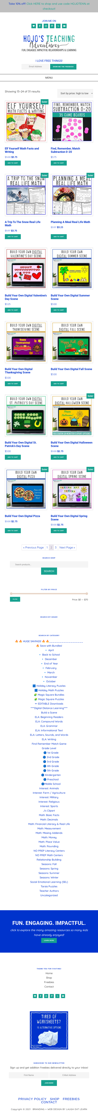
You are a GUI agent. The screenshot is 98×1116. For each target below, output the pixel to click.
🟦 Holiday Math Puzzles (49, 690)
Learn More (49, 940)
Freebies (49, 982)
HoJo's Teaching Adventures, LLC (49, 43)
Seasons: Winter (49, 877)
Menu (49, 77)
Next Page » (67, 547)
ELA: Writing (49, 739)
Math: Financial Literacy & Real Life (49, 824)
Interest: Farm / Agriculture (49, 792)
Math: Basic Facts (49, 815)
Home (49, 973)
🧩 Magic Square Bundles (49, 694)
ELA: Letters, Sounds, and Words (49, 734)
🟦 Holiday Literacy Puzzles (49, 685)
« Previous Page (33, 547)
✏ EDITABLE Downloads (49, 703)
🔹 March (49, 672)
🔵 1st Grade (50, 752)
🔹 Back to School (49, 654)
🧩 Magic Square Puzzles (49, 699)
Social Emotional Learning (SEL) (49, 881)
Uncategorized (49, 895)
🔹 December (49, 659)
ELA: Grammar (49, 725)
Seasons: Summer (49, 873)
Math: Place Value (49, 841)
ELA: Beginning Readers (49, 717)
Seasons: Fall (49, 864)
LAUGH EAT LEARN (76, 1109)
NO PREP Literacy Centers (49, 850)
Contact (49, 986)
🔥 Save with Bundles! (49, 645)
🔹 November (49, 676)
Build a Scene (49, 712)
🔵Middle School (51, 783)
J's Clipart (49, 810)
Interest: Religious (49, 801)
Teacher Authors (49, 890)
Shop (49, 977)
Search (49, 571)
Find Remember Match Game (49, 743)
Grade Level (49, 748)
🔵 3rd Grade (51, 761)
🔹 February (49, 668)
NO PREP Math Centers (49, 855)
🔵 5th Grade (51, 770)
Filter (15, 599)
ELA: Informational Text (49, 730)
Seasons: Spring (49, 868)
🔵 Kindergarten (51, 775)
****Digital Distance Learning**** (49, 708)
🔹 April (49, 650)
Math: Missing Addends (49, 832)
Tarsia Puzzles (49, 886)
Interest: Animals (49, 788)
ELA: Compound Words (49, 721)
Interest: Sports (49, 806)
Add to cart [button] (13, 163)
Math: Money (49, 837)
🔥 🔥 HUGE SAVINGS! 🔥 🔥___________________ (49, 641)
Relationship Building (49, 859)
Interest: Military (49, 797)
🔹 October (49, 681)
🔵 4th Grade (51, 766)
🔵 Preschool (51, 779)
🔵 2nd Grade (51, 757)
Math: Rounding (49, 846)
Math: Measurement (49, 828)
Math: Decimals (49, 819)
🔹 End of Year (49, 663)
